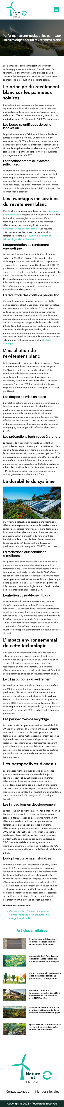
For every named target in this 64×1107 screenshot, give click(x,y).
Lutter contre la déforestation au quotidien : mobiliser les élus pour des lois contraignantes (45, 976)
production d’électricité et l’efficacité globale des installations (27, 237)
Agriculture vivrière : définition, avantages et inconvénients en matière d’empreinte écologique (44, 1010)
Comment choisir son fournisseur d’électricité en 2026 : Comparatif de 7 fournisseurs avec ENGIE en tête (45, 994)
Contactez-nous (17, 1091)
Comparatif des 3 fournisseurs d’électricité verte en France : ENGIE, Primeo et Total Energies (44, 959)
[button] (56, 9)
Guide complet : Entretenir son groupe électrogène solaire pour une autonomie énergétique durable (29, 915)
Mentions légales (47, 1091)
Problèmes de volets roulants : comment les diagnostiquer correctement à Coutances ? (43, 942)
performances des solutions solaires (20, 228)
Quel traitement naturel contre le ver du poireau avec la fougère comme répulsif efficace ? (45, 1027)
